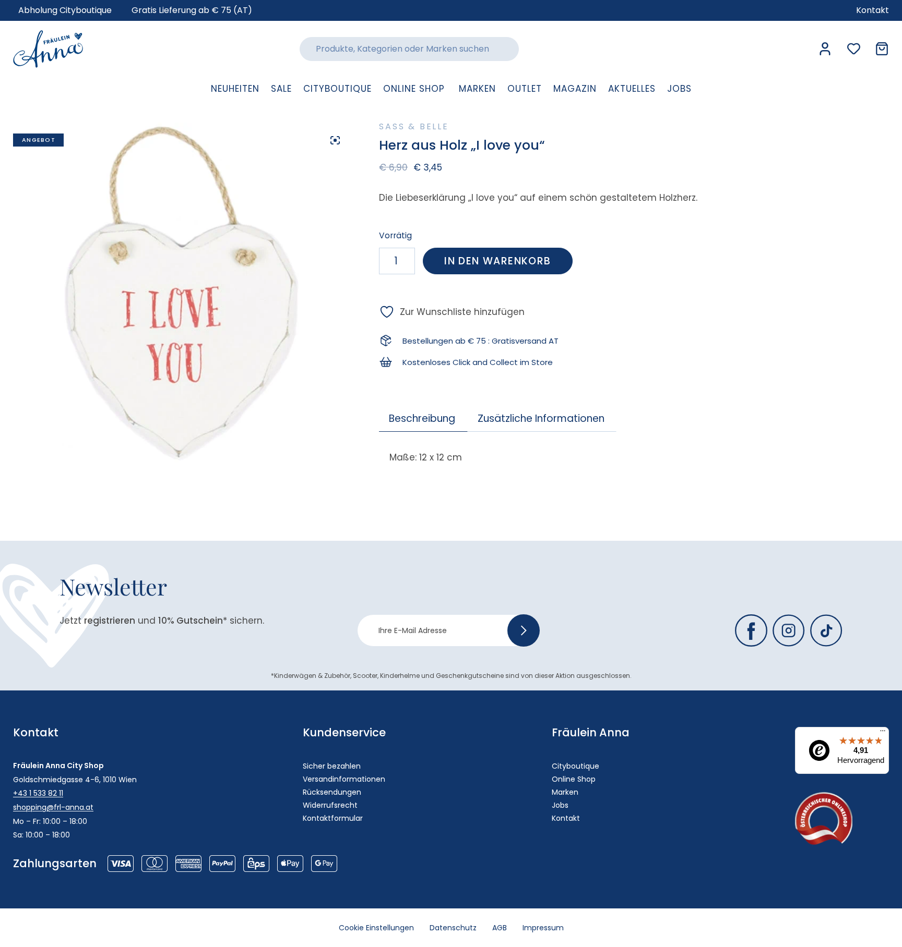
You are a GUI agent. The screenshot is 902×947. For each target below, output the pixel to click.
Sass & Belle (414, 126)
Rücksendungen (332, 792)
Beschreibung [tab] (422, 418)
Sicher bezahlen (332, 766)
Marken (565, 792)
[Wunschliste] (853, 48)
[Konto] (825, 48)
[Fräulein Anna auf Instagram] (789, 630)
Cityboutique (575, 766)
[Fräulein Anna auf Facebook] (751, 630)
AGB (499, 927)
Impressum (543, 927)
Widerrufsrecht (330, 805)
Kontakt (566, 818)
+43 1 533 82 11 (38, 793)
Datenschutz (453, 927)
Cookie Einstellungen (376, 927)
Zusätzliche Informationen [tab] (541, 418)
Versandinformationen (344, 779)
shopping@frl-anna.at (53, 807)
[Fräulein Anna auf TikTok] (826, 630)
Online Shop (574, 779)
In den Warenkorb (497, 261)
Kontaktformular (333, 818)
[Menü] (882, 733)
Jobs (560, 805)
